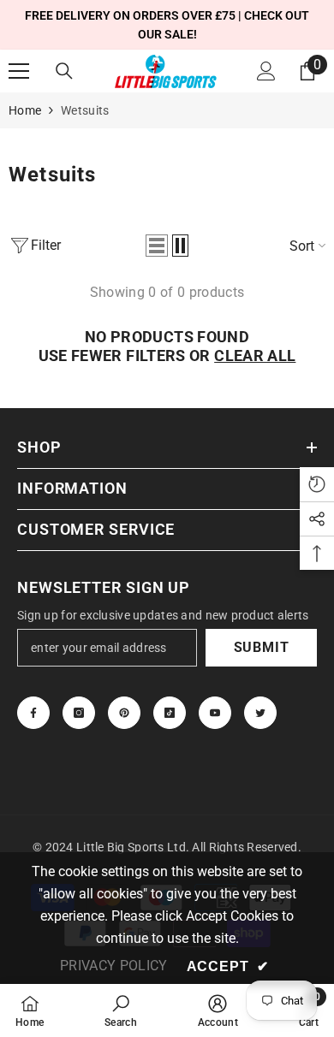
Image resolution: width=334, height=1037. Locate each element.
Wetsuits (85, 110)
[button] (157, 245)
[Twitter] (260, 712)
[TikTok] (169, 712)
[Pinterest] (124, 712)
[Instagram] (79, 712)
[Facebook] (33, 712)
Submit (261, 647)
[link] (121, 1010)
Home (25, 110)
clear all (254, 355)
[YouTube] (215, 712)
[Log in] (266, 71)
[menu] (19, 71)
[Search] (64, 71)
